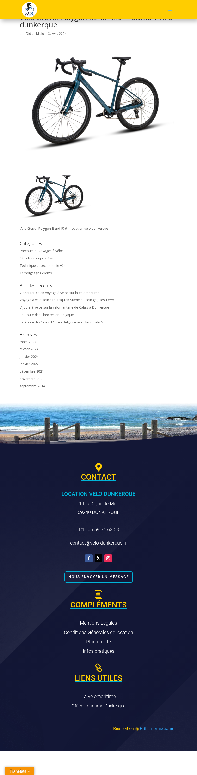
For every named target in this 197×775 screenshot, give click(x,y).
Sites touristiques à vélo (38, 258)
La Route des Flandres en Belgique (47, 314)
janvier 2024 (29, 356)
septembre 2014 (32, 386)
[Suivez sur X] (98, 558)
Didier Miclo (35, 33)
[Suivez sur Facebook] (89, 558)
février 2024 (29, 349)
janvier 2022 (29, 364)
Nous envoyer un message (98, 577)
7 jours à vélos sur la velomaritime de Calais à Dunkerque (64, 307)
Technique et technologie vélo (43, 265)
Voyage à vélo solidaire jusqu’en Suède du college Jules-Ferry (67, 300)
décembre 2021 (32, 371)
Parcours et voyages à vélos (42, 250)
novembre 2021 (32, 378)
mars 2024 (28, 342)
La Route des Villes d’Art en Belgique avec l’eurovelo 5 (61, 322)
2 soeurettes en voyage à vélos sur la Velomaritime (59, 292)
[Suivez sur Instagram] (108, 558)
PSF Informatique (156, 728)
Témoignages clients (36, 273)
